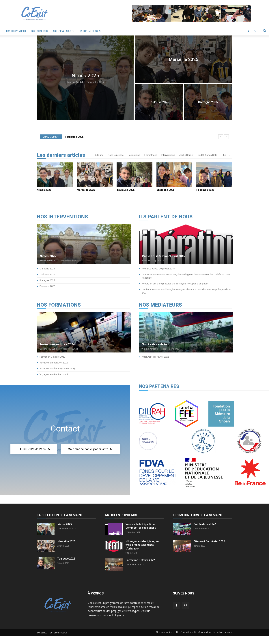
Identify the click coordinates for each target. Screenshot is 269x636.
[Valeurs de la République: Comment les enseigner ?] (114, 529)
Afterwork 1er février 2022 (155, 356)
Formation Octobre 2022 (52, 356)
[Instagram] (254, 31)
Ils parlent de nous (89, 31)
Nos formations (39, 31)
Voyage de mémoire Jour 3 (54, 374)
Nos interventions (16, 31)
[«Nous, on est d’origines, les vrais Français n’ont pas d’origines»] (114, 546)
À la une (99, 155)
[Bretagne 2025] (208, 102)
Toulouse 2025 (126, 189)
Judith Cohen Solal (208, 155)
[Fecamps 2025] (214, 174)
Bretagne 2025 (74, 136)
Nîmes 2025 (44, 189)
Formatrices (150, 155)
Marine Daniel (75, 82)
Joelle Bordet (186, 155)
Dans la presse (116, 155)
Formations (134, 155)
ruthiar (146, 260)
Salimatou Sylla (48, 348)
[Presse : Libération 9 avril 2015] (186, 253)
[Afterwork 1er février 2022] (182, 546)
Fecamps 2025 (205, 189)
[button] (264, 31)
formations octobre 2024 (57, 344)
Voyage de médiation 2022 (54, 362)
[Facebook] (248, 31)
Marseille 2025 (86, 189)
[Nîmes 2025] (85, 77)
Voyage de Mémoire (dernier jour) (57, 368)
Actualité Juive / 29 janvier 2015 (158, 268)
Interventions (168, 155)
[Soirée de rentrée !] (186, 341)
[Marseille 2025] (183, 59)
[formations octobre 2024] (84, 341)
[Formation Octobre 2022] (114, 564)
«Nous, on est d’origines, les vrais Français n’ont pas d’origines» (175, 283)
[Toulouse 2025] (159, 102)
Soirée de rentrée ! (155, 344)
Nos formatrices (62, 31)
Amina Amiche (150, 348)
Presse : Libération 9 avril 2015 (163, 256)
